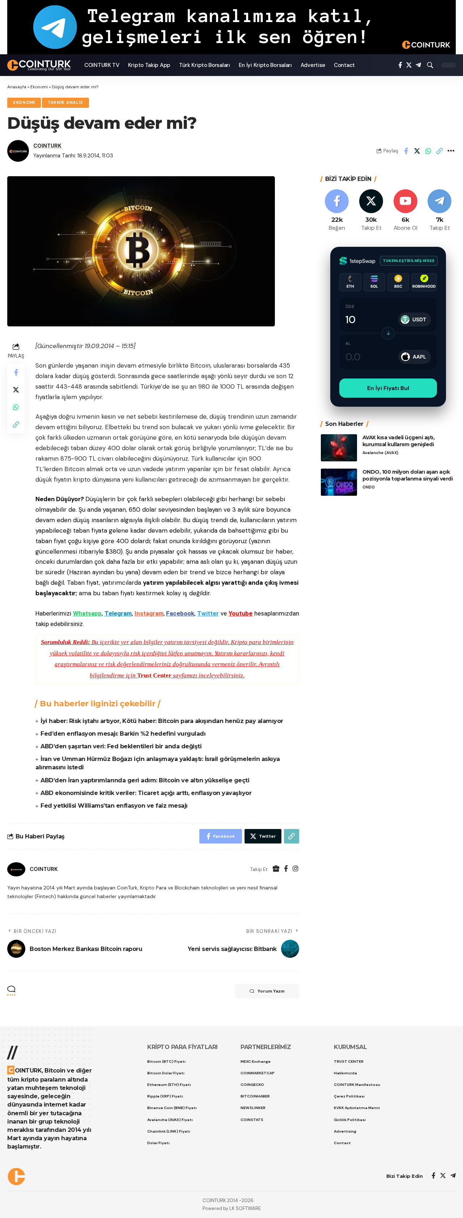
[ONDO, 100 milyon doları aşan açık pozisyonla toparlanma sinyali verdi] (339, 482)
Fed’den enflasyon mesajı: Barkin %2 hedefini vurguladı (123, 733)
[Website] (276, 869)
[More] (451, 151)
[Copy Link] (439, 151)
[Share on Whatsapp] (428, 151)
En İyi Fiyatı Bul (388, 388)
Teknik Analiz (65, 102)
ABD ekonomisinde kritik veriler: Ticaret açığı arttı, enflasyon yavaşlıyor (146, 793)
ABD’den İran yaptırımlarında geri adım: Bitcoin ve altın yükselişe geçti (145, 780)
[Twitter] (409, 65)
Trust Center (154, 675)
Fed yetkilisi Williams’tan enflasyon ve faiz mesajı (114, 805)
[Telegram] (418, 65)
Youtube (240, 613)
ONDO (368, 487)
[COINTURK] (40, 65)
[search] (430, 65)
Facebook (180, 613)
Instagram (149, 613)
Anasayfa (16, 87)
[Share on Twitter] (417, 151)
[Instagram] (295, 869)
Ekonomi (39, 87)
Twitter (208, 613)
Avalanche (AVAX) (380, 452)
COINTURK (47, 145)
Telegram (118, 613)
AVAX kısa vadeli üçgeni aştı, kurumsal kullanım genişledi (398, 441)
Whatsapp (87, 613)
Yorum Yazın (271, 991)
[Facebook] (400, 65)
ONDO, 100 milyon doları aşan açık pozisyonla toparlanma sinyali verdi (407, 475)
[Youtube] (405, 210)
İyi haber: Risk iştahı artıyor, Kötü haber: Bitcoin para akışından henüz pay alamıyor (162, 721)
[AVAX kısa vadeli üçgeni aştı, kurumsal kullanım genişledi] (339, 447)
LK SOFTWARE (245, 1208)
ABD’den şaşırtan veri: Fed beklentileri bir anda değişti (121, 746)
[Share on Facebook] (406, 151)
